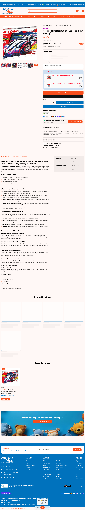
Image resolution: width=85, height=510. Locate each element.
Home (44, 25)
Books (57, 476)
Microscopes (46, 476)
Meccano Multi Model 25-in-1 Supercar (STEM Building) (8, 392)
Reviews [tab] (24, 156)
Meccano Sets (50, 25)
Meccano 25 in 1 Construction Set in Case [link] (62, 75)
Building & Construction (49, 470)
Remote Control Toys (61, 465)
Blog (77, 461)
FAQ (76, 476)
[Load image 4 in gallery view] (19, 65)
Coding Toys (46, 465)
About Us (28, 470)
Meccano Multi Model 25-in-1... (63, 25)
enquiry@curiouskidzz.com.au (9, 4)
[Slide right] (37, 65)
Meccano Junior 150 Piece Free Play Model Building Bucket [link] (67, 83)
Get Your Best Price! (63, 92)
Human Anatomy (47, 474)
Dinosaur (58, 463)
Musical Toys (59, 478)
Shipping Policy (79, 478)
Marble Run (46, 472)
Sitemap (78, 474)
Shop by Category (19, 16)
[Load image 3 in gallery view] (14, 65)
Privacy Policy (79, 467)
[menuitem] (30, 461)
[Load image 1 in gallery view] (3, 65)
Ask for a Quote (62, 4)
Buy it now (63, 106)
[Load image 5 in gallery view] (25, 65)
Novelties (45, 478)
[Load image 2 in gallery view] (8, 65)
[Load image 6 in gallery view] (30, 65)
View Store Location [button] (75, 121)
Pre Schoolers (59, 472)
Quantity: (45, 99)
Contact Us (78, 465)
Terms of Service (80, 472)
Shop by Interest (30, 16)
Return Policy (79, 470)
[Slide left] (35, 65)
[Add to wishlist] (63, 96)
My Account (79, 463)
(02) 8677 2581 (20, 4)
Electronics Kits (47, 467)
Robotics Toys (46, 463)
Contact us (82, 1)
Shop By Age (41, 16)
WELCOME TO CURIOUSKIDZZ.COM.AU (42, 1)
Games (57, 474)
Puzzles (58, 470)
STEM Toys (45, 461)
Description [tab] (6, 156)
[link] (49, 77)
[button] (77, 11)
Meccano (45, 28)
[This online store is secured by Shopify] (46, 114)
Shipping (45, 46)
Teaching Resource (51, 16)
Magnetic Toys (59, 467)
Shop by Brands (30, 467)
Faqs (78, 1)
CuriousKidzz (12, 508)
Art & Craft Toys (60, 461)
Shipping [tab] (16, 156)
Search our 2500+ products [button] (43, 422)
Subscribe (77, 449)
